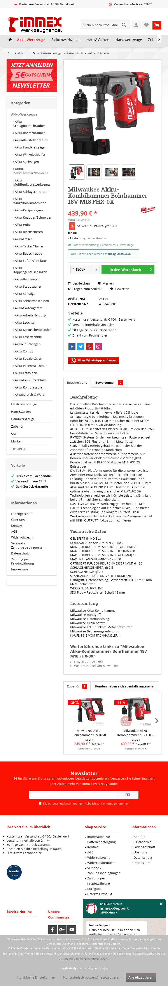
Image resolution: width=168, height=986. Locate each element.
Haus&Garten (21, 411)
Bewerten (121, 289)
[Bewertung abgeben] (103, 207)
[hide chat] (161, 904)
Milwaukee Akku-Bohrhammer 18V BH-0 (89, 733)
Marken (16, 441)
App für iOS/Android (143, 839)
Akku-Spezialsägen (28, 358)
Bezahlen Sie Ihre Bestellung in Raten (34, 849)
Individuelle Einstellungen (36, 977)
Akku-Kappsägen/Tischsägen (30, 270)
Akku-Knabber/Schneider (33, 217)
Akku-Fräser (23, 239)
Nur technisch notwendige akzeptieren (91, 977)
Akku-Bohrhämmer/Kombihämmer (32, 171)
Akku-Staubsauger (28, 286)
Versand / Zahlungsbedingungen (27, 545)
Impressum (19, 569)
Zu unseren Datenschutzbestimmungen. (83, 959)
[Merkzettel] (146, 25)
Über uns (18, 520)
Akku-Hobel (23, 225)
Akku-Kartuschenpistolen (33, 330)
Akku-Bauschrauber (29, 253)
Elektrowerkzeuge (24, 404)
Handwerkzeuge (23, 419)
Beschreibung (77, 382)
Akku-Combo (23, 351)
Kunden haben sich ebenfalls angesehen (125, 686)
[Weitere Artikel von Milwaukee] (148, 210)
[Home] (10, 40)
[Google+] (62, 929)
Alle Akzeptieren (140, 977)
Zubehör (17, 426)
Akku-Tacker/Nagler (29, 246)
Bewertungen (108, 382)
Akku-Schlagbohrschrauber (29, 123)
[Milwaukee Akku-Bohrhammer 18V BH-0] (89, 711)
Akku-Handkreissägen (30, 147)
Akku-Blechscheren (28, 232)
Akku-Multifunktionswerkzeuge (32, 182)
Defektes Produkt (99, 894)
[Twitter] (80, 346)
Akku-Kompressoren (29, 387)
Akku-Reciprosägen (28, 210)
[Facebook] (71, 346)
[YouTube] (71, 929)
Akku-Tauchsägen (27, 344)
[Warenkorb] (156, 25)
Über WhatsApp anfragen (96, 360)
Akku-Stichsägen (26, 162)
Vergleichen (81, 283)
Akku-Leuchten (25, 322)
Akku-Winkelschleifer (30, 154)
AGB (14, 531)
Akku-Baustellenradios (31, 140)
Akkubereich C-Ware (29, 394)
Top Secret (19, 449)
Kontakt (16, 525)
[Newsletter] (32, 75)
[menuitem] (156, 25)
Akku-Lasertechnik (28, 337)
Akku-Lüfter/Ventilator (30, 261)
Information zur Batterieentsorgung (101, 839)
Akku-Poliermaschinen (30, 366)
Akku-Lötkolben (25, 373)
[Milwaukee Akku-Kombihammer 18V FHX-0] (136, 711)
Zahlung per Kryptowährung (22, 561)
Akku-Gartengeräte (28, 308)
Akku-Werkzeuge (24, 114)
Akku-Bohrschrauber (29, 133)
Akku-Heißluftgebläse (30, 380)
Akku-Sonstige (24, 294)
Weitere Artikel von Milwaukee (96, 666)
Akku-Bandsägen (26, 279)
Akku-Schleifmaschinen (31, 301)
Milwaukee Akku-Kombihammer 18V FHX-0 (135, 733)
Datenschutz (20, 553)
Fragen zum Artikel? (87, 289)
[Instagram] (98, 346)
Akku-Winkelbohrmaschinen (29, 201)
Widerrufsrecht (22, 537)
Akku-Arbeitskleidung (30, 315)
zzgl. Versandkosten (94, 238)
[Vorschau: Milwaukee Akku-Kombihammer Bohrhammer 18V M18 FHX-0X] (76, 172)
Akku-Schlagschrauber (31, 192)
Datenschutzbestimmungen (66, 803)
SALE (14, 434)
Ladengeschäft (22, 514)
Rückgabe (94, 889)
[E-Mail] (89, 346)
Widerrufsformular (101, 863)
